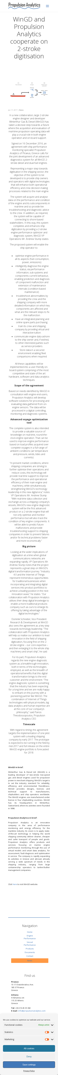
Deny (29, 1056)
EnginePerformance (30, 937)
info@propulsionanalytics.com (32, 1010)
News (21, 110)
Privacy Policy (29, 1071)
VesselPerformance (30, 943)
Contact (29, 956)
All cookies (29, 1048)
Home (29, 932)
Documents (30, 952)
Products (30, 948)
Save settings (29, 1064)
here (15, 884)
